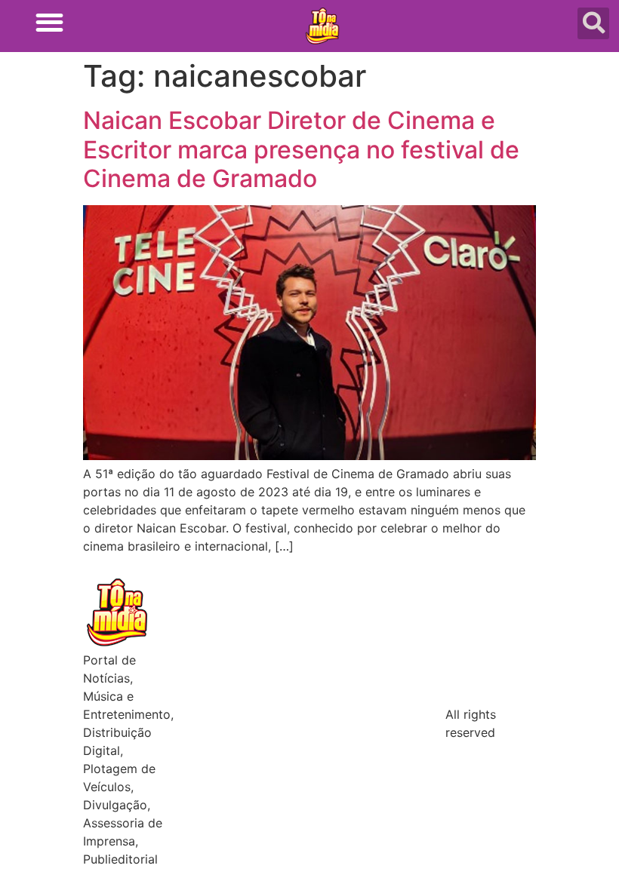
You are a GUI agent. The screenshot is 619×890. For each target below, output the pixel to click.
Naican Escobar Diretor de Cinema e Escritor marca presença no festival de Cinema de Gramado (301, 149)
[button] (49, 22)
